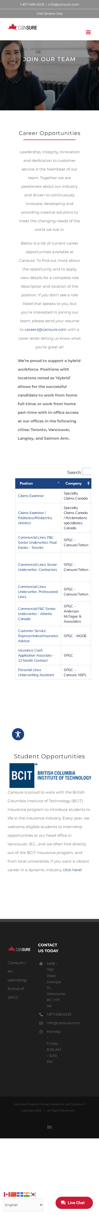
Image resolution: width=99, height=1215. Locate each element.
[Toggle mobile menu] (88, 32)
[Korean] (33, 1194)
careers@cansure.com (46, 329)
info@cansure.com (63, 4)
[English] (7, 1194)
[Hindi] (27, 1194)
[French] (20, 1194)
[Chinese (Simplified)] (13, 1194)
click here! (72, 869)
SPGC (13, 997)
